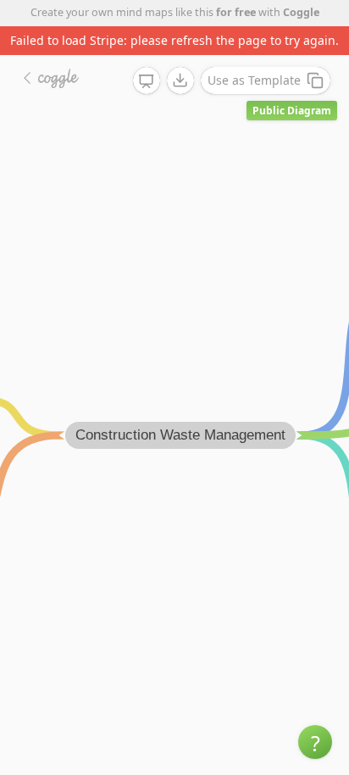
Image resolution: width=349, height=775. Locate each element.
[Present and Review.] (146, 81)
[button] (315, 742)
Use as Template (254, 80)
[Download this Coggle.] (180, 80)
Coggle (301, 12)
